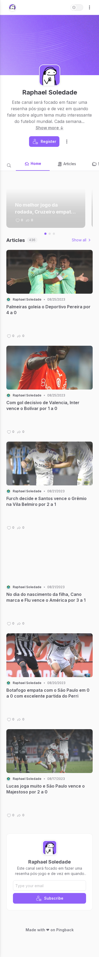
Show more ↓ (50, 127)
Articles (69, 163)
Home (36, 163)
